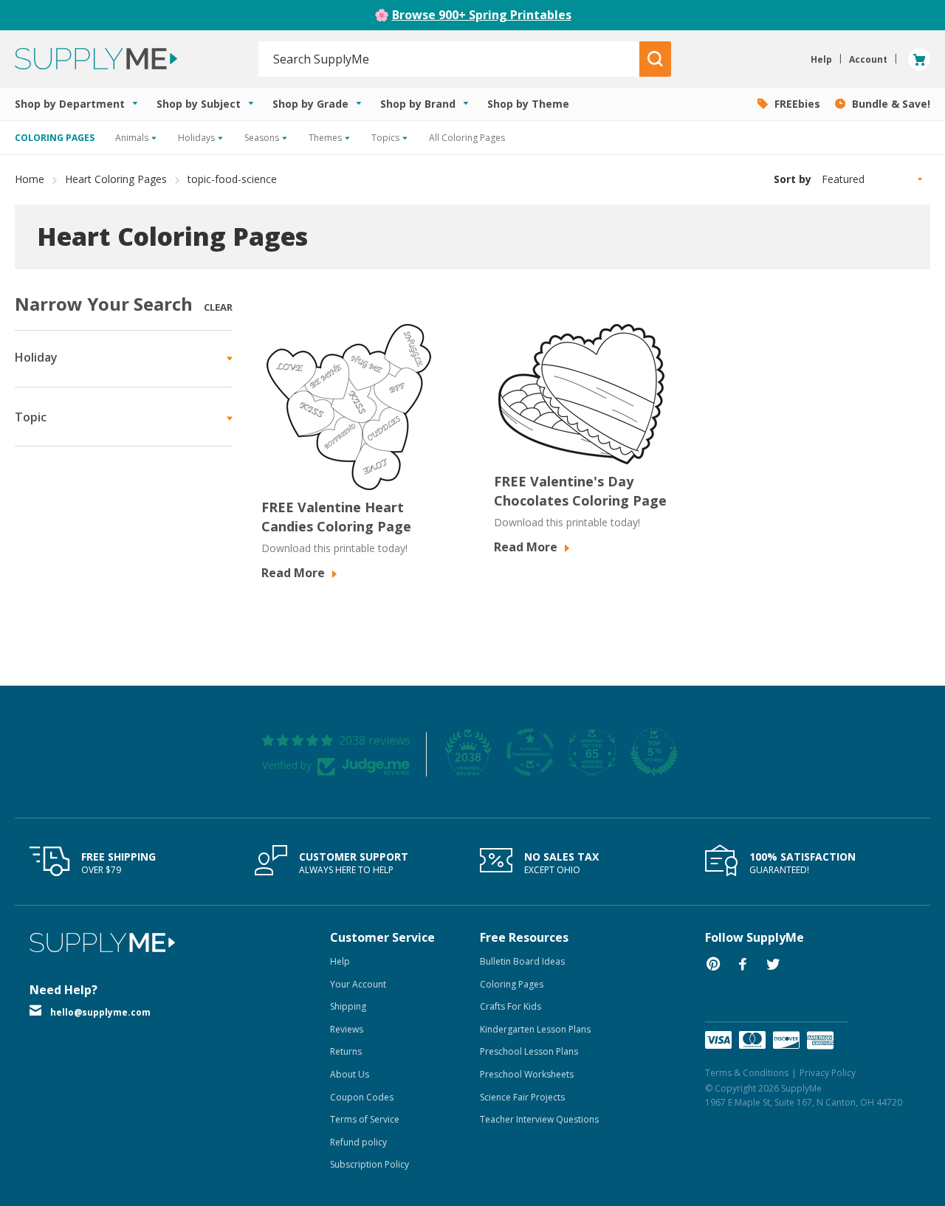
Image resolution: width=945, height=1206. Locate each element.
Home (29, 179)
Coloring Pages (511, 984)
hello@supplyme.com (100, 1012)
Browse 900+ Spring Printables (481, 15)
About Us (349, 1074)
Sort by (792, 179)
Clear (218, 307)
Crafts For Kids (510, 1006)
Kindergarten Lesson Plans (535, 1029)
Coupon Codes (362, 1097)
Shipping (348, 1006)
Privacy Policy (828, 1073)
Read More (294, 573)
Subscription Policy (369, 1164)
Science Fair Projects (522, 1097)
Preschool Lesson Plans (529, 1051)
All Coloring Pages (467, 137)
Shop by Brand (419, 104)
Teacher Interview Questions (539, 1119)
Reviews (346, 1029)
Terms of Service (364, 1119)
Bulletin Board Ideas (522, 961)
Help (340, 961)
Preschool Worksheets (527, 1074)
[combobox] (449, 59)
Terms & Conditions (746, 1073)
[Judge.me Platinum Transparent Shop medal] (530, 752)
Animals (133, 137)
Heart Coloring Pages (116, 179)
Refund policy (358, 1142)
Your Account (358, 984)
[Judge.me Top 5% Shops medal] (654, 752)
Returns (346, 1051)
